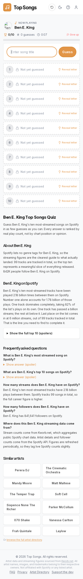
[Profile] (76, 7)
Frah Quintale (22, 531)
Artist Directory (39, 572)
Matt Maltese (61, 483)
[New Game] (52, 7)
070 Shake (22, 520)
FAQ (12, 572)
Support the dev (63, 572)
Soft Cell (61, 494)
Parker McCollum (61, 507)
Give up (74, 34)
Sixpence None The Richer (21, 507)
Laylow (61, 531)
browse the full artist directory (24, 539)
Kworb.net (67, 561)
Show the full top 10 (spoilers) (31, 333)
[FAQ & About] (68, 7)
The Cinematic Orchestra (56, 470)
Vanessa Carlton (61, 520)
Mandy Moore (22, 483)
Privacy (22, 572)
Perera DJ (22, 470)
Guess (67, 52)
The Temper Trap (22, 494)
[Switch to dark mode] (60, 7)
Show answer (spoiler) (21, 364)
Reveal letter (69, 69)
